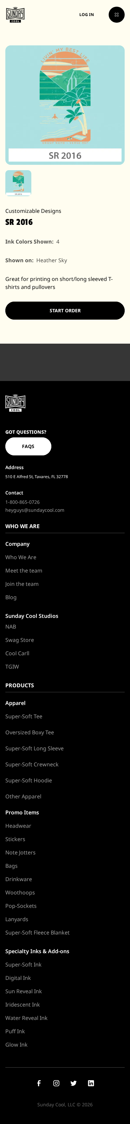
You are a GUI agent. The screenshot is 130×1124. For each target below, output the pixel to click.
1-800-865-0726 (22, 502)
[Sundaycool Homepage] (15, 403)
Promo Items (22, 812)
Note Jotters (20, 852)
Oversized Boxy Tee (29, 732)
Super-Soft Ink (23, 964)
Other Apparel (23, 796)
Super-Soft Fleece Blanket (37, 932)
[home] (15, 15)
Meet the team (23, 570)
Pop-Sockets (21, 905)
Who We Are (20, 557)
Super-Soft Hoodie (28, 780)
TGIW (12, 666)
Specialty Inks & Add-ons (37, 951)
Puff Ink (15, 1031)
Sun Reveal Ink (23, 991)
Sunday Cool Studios (31, 616)
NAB (10, 626)
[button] (117, 15)
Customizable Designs (33, 211)
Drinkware (18, 879)
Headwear (18, 825)
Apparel (15, 703)
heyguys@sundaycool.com (34, 510)
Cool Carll (17, 653)
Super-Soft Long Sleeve (34, 748)
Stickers (15, 839)
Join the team (22, 584)
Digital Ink (18, 978)
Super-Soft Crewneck (32, 764)
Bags (11, 865)
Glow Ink (16, 1044)
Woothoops (20, 892)
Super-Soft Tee (23, 716)
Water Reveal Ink (26, 1018)
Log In (86, 14)
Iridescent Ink (22, 1004)
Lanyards (16, 919)
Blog (11, 597)
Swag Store (19, 640)
